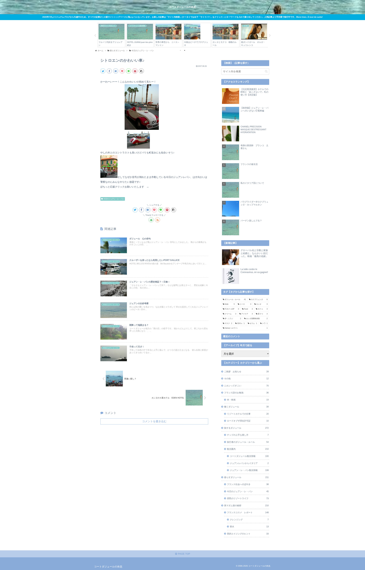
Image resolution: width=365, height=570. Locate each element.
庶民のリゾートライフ (248, 498)
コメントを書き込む (154, 421)
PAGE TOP (183, 553)
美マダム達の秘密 (246, 505)
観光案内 (248, 449)
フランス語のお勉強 (246, 392)
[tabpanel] (111, 35)
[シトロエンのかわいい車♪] (115, 70)
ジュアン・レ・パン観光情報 (249, 470)
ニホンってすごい (246, 385)
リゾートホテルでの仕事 (248, 413)
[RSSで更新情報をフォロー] (157, 219)
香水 (249, 526)
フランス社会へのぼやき (248, 484)
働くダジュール (246, 406)
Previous (95, 35)
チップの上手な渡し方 (248, 435)
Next (269, 35)
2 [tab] (184, 50)
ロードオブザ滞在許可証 (248, 421)
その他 (246, 378)
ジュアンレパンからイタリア (249, 463)
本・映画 (248, 399)
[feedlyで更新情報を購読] (151, 219)
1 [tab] (180, 50)
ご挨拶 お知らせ (246, 371)
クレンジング (249, 519)
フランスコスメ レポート (248, 512)
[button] (266, 71)
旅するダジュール (246, 428)
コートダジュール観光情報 (249, 456)
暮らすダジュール (246, 477)
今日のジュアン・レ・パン (114, 199)
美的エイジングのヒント (248, 533)
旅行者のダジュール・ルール (248, 442)
